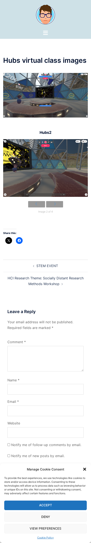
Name (13, 380)
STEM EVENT (47, 266)
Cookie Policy (45, 537)
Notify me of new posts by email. (38, 456)
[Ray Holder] (45, 14)
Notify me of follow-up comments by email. (46, 445)
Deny (45, 517)
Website (13, 423)
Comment (16, 342)
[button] (85, 469)
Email (13, 401)
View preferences (45, 528)
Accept (45, 505)
